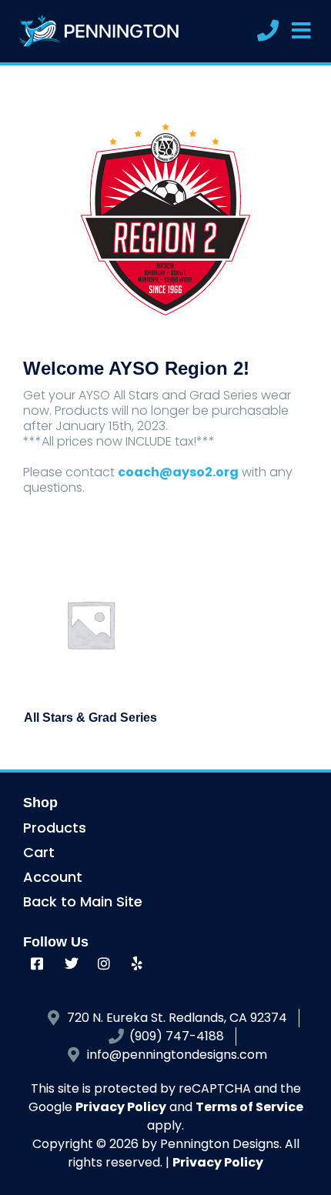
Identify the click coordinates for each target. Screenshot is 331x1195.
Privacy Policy (120, 1107)
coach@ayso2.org (178, 472)
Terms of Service (249, 1107)
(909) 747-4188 (176, 1036)
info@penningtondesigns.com (177, 1054)
